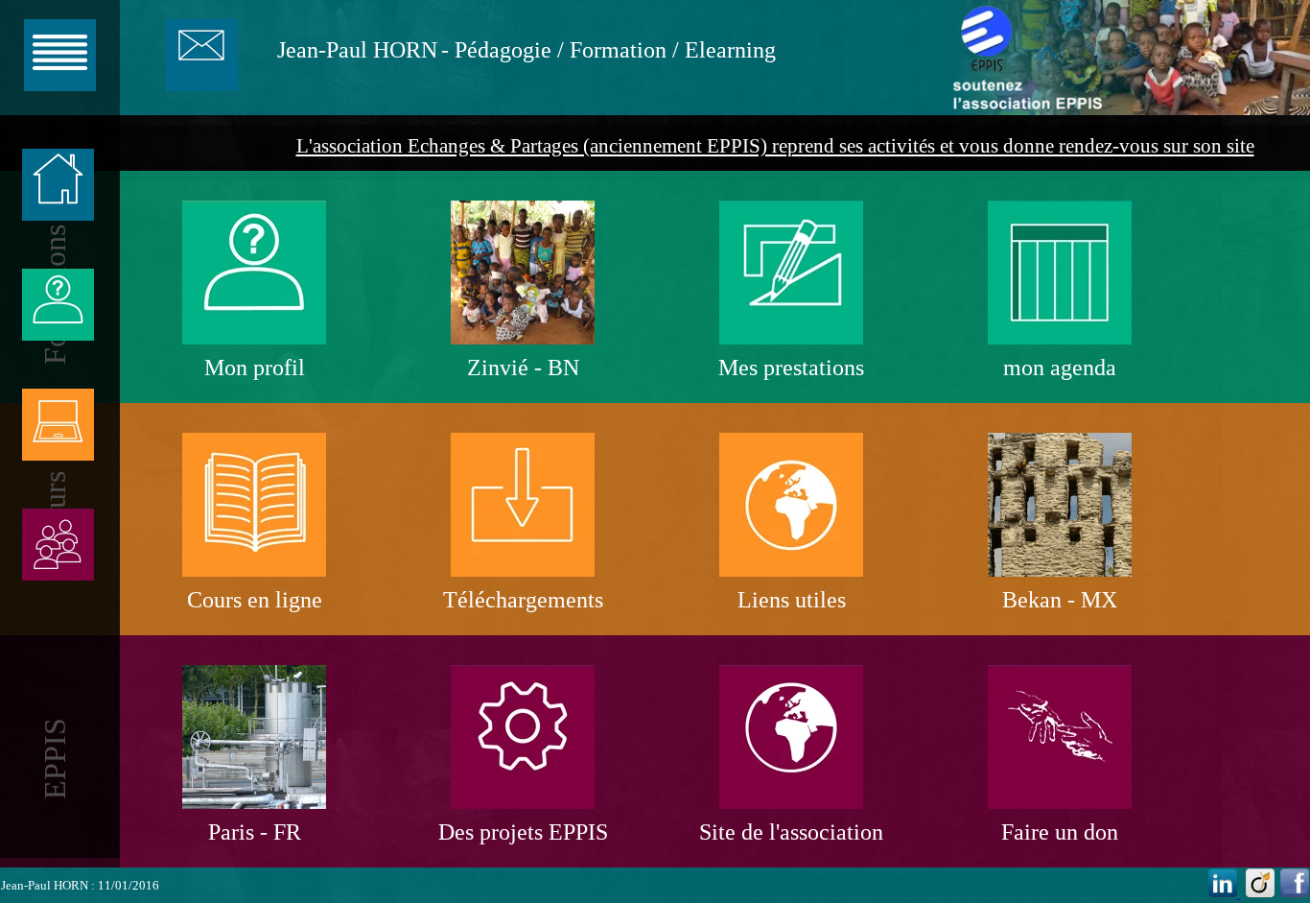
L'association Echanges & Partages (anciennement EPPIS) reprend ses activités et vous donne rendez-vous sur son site (775, 145)
